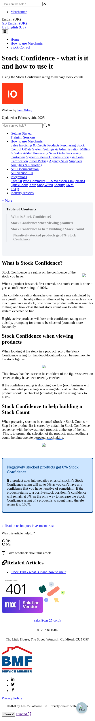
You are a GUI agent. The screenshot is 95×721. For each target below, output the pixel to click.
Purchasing (68, 145)
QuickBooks (19, 185)
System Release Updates (43, 157)
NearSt (80, 181)
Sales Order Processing (65, 153)
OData (26, 149)
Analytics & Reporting (26, 165)
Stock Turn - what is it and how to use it (38, 572)
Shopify (59, 185)
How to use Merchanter (27, 43)
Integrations (19, 177)
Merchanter (19, 12)
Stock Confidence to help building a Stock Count (47, 229)
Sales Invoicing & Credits (28, 145)
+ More (7, 200)
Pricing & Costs (72, 157)
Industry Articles (22, 193)
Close (8, 714)
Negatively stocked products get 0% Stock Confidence (44, 237)
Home (15, 39)
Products (53, 145)
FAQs (15, 189)
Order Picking (38, 161)
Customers (18, 157)
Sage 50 (16, 181)
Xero (32, 185)
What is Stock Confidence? (31, 217)
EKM (70, 185)
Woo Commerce (34, 181)
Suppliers (75, 161)
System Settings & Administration (55, 149)
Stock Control (20, 47)
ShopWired (45, 185)
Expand (22, 714)
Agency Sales (58, 161)
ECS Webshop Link (60, 181)
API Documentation (25, 169)
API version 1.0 (22, 173)
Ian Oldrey (24, 110)
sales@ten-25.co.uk (47, 620)
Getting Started (21, 133)
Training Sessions (23, 137)
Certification (19, 161)
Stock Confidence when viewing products (42, 223)
